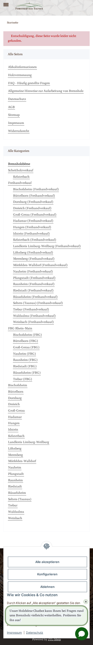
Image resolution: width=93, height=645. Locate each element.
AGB (11, 107)
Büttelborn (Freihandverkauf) (34, 196)
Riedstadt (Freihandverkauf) (33, 290)
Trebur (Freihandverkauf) (31, 309)
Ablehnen (47, 587)
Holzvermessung (20, 75)
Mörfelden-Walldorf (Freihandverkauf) (40, 265)
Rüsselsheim (17, 493)
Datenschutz (34, 632)
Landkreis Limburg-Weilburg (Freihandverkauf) (47, 246)
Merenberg (15, 455)
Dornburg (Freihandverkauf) (33, 202)
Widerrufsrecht (18, 131)
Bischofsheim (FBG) (27, 335)
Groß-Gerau (16, 411)
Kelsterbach (21, 177)
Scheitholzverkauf (20, 170)
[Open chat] (81, 633)
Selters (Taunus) (19, 499)
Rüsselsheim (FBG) (27, 373)
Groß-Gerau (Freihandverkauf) (34, 215)
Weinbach (15, 518)
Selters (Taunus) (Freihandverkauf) (38, 303)
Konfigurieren (47, 574)
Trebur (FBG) (22, 379)
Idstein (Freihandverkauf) (31, 234)
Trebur (12, 505)
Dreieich (14, 404)
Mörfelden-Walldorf (22, 461)
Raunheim (15, 480)
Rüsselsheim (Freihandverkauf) (35, 297)
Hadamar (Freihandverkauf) (33, 221)
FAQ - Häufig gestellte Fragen (29, 83)
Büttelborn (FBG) (25, 341)
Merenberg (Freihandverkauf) (33, 259)
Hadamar (15, 417)
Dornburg (15, 398)
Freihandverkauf (19, 183)
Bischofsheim (17, 385)
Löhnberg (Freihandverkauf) (33, 252)
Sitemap (14, 115)
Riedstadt (15, 486)
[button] (78, 6)
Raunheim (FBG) (25, 360)
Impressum (14, 632)
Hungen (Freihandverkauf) (32, 227)
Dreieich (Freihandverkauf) (32, 208)
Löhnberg (14, 448)
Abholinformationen (22, 67)
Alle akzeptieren (47, 562)
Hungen (14, 423)
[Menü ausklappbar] (6, 2)
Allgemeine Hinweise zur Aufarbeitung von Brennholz (45, 91)
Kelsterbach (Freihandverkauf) (34, 240)
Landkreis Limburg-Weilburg (28, 442)
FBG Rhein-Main (20, 328)
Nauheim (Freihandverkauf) (33, 271)
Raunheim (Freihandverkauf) (33, 284)
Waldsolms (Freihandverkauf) (34, 316)
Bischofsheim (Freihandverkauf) (36, 189)
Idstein (13, 430)
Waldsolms (16, 512)
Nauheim (14, 467)
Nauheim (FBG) (24, 354)
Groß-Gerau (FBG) (26, 347)
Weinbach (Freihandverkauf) (33, 322)
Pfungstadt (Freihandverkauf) (34, 278)
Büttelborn (15, 392)
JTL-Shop (54, 639)
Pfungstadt (16, 474)
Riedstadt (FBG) (24, 366)
